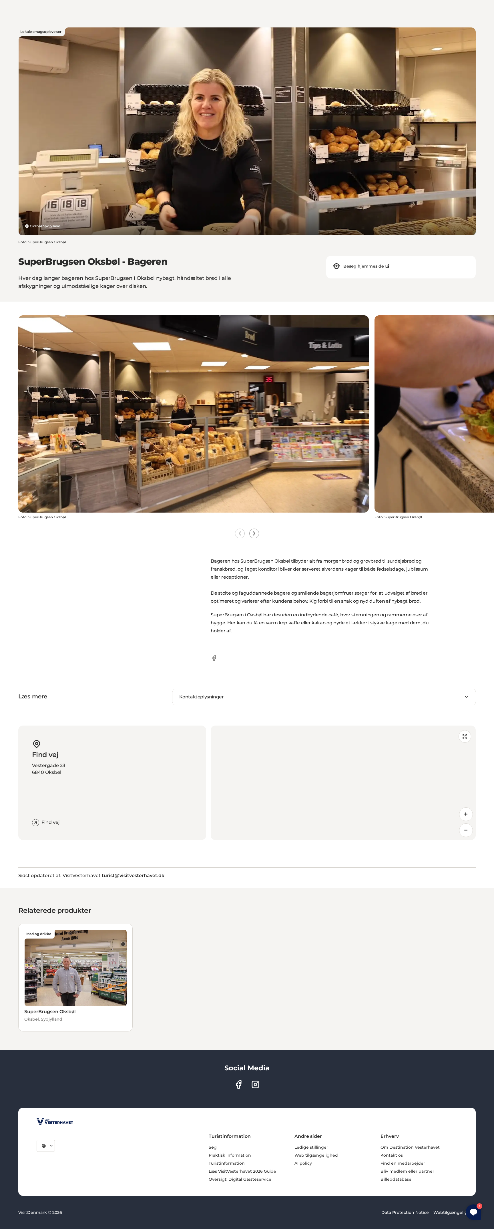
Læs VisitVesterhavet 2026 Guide (242, 1171)
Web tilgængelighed (316, 1155)
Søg (213, 1147)
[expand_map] (465, 736)
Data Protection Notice (405, 1212)
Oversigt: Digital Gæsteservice (240, 1179)
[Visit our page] (239, 1084)
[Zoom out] (466, 830)
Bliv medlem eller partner (407, 1171)
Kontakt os (392, 1155)
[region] (343, 783)
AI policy (303, 1163)
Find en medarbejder (403, 1163)
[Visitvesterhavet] (55, 1121)
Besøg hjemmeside (363, 266)
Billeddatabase (396, 1179)
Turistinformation (227, 1163)
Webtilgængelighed (454, 1212)
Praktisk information (230, 1155)
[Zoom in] (466, 814)
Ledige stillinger (311, 1147)
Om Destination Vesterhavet (410, 1147)
